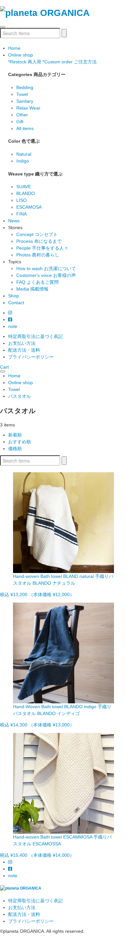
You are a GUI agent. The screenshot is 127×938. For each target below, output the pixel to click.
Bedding (24, 87)
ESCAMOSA (29, 207)
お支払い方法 (21, 343)
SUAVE (23, 186)
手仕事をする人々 (42, 248)
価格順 (15, 448)
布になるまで (39, 241)
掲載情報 (32, 289)
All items (25, 128)
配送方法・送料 (24, 350)
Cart (4, 367)
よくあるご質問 (37, 282)
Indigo (22, 160)
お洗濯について (46, 268)
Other (22, 114)
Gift (19, 121)
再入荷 (24, 61)
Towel (22, 94)
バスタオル (19, 396)
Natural (23, 154)
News (14, 220)
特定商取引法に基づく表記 (35, 336)
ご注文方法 (70, 61)
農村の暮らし (37, 254)
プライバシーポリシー (31, 356)
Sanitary (24, 101)
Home (14, 48)
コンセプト (37, 234)
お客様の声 (46, 275)
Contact (16, 302)
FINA (21, 213)
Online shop (20, 55)
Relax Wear (28, 108)
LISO (21, 200)
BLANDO (25, 193)
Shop (13, 295)
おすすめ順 (19, 441)
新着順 (15, 434)
